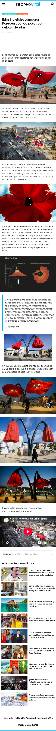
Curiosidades (22, 14)
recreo (28, 4)
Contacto (8, 718)
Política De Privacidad (25, 718)
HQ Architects (22, 111)
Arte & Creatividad (9, 14)
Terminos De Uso (45, 718)
